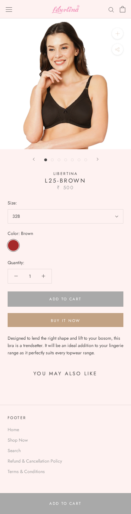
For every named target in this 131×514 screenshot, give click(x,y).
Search (14, 450)
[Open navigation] (9, 9)
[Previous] (34, 159)
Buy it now (65, 321)
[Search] (111, 9)
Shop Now (18, 440)
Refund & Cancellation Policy (35, 461)
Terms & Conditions (26, 471)
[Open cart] (122, 9)
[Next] (98, 159)
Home (13, 429)
